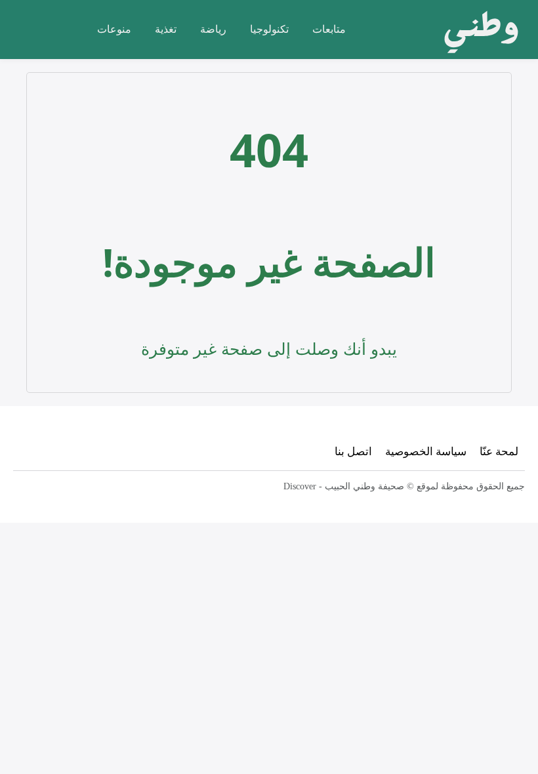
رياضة (213, 29)
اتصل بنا (353, 450)
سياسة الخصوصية (425, 450)
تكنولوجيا (269, 29)
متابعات (329, 29)
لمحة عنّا (499, 450)
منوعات (114, 29)
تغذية (165, 29)
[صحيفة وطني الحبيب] (477, 29)
